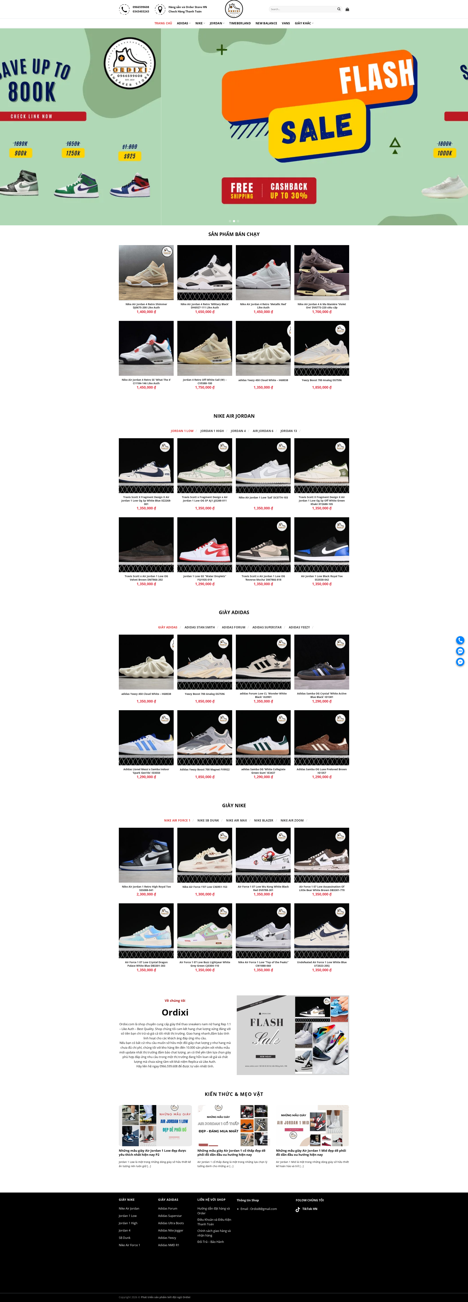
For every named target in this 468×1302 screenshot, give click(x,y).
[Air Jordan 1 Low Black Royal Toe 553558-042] (321, 544)
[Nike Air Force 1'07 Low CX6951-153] (204, 855)
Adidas (182, 23)
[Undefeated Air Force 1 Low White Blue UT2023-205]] (321, 930)
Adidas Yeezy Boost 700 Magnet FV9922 (205, 769)
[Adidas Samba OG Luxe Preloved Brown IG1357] (321, 737)
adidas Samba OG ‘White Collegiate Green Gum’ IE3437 (263, 771)
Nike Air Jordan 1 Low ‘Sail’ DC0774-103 (263, 497)
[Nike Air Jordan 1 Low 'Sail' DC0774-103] (263, 465)
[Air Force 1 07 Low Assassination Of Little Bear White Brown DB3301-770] (321, 855)
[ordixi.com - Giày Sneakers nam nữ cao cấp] (234, 9)
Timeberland (240, 23)
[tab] (182, 431)
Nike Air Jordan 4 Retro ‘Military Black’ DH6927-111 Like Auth (205, 306)
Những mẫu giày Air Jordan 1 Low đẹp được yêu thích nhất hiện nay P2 (152, 1152)
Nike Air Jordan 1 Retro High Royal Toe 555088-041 (146, 888)
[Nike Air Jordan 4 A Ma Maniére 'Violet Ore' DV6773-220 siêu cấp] (321, 272)
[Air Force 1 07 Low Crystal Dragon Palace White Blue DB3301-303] (146, 930)
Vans (286, 23)
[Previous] (14, 127)
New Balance (266, 23)
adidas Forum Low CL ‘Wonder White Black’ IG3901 (263, 695)
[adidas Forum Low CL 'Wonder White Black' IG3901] (263, 662)
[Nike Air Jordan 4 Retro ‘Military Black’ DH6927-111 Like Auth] (204, 272)
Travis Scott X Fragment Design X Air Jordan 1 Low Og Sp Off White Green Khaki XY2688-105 (322, 501)
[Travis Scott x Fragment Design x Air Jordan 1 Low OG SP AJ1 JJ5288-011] (204, 465)
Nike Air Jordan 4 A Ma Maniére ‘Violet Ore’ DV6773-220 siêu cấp (322, 306)
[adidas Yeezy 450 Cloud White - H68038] (263, 348)
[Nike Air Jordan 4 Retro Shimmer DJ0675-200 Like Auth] (146, 272)
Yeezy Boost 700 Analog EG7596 (322, 380)
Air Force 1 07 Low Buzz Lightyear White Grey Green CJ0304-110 (205, 964)
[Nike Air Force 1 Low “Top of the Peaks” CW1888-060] (263, 930)
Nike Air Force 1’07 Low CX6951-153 (204, 887)
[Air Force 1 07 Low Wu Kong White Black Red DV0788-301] (263, 855)
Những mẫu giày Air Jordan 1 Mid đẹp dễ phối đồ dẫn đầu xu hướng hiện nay (311, 1152)
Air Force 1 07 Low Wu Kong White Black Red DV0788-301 (263, 888)
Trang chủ (163, 23)
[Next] (454, 127)
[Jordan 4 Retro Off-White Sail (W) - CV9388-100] (204, 348)
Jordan (216, 23)
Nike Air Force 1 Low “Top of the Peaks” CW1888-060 (263, 964)
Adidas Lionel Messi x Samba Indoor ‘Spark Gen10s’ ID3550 (146, 771)
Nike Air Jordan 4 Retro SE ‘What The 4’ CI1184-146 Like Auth (146, 381)
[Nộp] (339, 9)
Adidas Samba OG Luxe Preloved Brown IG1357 (322, 771)
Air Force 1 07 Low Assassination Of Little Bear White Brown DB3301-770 (322, 888)
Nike (199, 23)
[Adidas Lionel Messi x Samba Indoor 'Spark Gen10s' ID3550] (146, 737)
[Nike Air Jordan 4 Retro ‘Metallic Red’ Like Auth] (263, 272)
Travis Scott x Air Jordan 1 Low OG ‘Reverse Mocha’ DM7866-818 (263, 578)
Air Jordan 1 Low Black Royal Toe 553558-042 (322, 578)
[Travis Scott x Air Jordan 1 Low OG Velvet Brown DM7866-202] (146, 544)
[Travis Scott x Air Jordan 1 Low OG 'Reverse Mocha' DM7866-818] (263, 544)
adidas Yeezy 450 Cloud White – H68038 (263, 380)
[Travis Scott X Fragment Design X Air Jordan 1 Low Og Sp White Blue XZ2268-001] (146, 465)
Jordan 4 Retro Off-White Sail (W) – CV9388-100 (205, 381)
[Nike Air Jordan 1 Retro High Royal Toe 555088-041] (146, 855)
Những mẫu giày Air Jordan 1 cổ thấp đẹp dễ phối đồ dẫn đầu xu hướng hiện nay (231, 1152)
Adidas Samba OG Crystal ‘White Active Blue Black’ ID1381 (321, 695)
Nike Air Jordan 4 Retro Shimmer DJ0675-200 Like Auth (146, 306)
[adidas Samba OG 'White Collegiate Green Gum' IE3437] (263, 737)
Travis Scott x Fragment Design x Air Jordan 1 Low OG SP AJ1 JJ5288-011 (205, 499)
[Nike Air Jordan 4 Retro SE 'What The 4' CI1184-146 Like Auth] (146, 348)
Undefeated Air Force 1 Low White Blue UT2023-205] (322, 964)
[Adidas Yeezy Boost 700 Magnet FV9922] (204, 737)
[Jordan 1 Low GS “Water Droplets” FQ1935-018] (204, 544)
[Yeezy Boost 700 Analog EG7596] (321, 348)
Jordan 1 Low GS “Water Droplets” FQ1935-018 (204, 578)
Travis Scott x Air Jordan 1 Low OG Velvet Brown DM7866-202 (146, 578)
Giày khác (303, 23)
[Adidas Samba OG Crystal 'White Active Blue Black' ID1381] (321, 662)
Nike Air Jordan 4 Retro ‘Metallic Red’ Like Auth (263, 306)
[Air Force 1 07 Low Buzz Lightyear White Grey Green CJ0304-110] (204, 930)
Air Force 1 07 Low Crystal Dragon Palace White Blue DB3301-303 (146, 964)
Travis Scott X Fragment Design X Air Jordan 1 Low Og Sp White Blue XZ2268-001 (146, 501)
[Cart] (347, 9)
